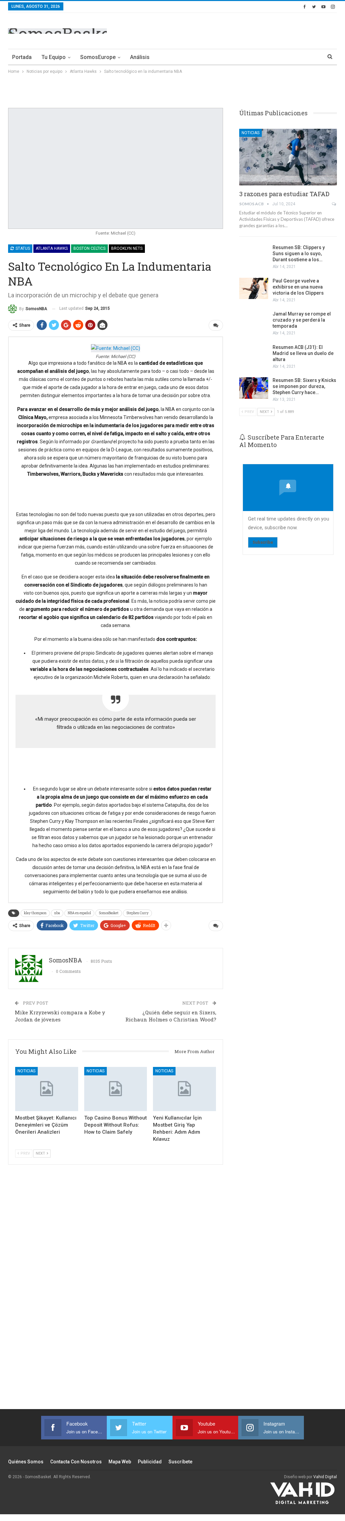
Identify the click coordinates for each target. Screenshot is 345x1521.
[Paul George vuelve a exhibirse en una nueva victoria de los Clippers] (253, 288)
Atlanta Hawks (52, 248)
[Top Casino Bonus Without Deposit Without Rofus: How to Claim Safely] (115, 1089)
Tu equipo (53, 57)
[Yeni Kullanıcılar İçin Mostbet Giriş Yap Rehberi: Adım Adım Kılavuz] (184, 1089)
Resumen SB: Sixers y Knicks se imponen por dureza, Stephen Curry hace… (304, 386)
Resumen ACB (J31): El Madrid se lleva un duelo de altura (303, 353)
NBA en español (79, 913)
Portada (22, 57)
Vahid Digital (325, 1476)
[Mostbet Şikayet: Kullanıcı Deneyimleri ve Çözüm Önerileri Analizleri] (46, 1089)
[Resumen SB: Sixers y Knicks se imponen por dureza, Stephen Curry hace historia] (253, 388)
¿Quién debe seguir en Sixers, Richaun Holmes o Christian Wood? (170, 1016)
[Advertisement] (258, 30)
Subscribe (263, 542)
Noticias (26, 1071)
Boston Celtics (89, 248)
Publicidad (150, 1461)
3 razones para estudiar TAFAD (284, 194)
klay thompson (35, 913)
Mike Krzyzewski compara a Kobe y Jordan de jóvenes (60, 1016)
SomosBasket (109, 913)
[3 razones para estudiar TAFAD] (288, 157)
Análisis (140, 57)
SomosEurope (98, 57)
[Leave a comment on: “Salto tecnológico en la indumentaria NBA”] (216, 325)
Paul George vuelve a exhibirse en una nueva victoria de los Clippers (298, 287)
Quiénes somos (25, 1461)
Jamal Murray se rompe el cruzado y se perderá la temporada (302, 320)
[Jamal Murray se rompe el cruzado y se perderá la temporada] (253, 321)
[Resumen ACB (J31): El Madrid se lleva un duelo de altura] (253, 355)
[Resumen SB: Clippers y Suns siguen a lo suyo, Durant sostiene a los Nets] (253, 255)
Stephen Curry (137, 913)
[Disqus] (115, 1290)
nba (57, 913)
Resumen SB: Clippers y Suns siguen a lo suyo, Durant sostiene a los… (299, 253)
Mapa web (119, 1461)
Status (22, 248)
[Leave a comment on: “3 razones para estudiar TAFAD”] (334, 204)
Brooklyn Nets (127, 248)
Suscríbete (180, 1461)
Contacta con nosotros (76, 1461)
